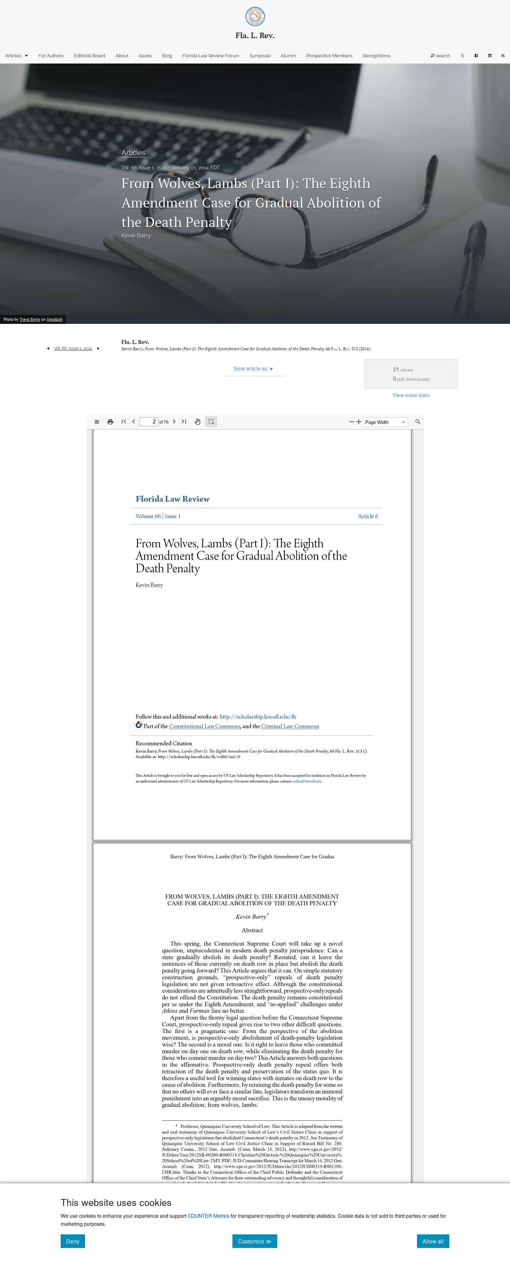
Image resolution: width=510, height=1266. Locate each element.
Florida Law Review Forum (210, 55)
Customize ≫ (257, 1241)
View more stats (411, 395)
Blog (167, 55)
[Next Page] (174, 421)
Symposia (260, 55)
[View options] (97, 422)
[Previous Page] (133, 421)
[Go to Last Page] (184, 421)
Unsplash (54, 319)
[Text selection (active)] (211, 421)
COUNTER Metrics (208, 1215)
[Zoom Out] (352, 421)
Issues (145, 55)
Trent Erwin (30, 319)
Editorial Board (89, 55)
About (122, 55)
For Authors (51, 55)
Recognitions (376, 55)
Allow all (436, 1241)
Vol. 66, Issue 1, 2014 (144, 167)
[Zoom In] (359, 421)
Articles (13, 55)
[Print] (110, 421)
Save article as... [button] (253, 368)
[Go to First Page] (124, 421)
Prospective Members (329, 55)
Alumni (288, 55)
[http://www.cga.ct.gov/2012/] (308, 1148)
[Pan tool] (197, 421)
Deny (75, 1241)
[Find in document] (418, 421)
